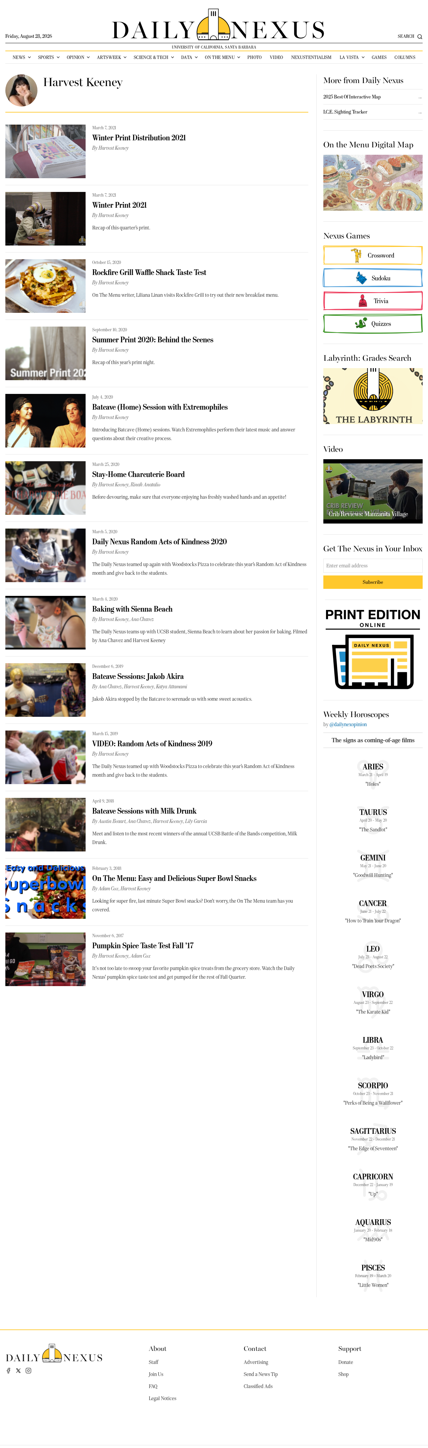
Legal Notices (162, 1398)
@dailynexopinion (348, 724)
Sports (46, 57)
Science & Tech (151, 57)
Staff (153, 1362)
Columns (405, 57)
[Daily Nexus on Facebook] (8, 1371)
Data (186, 57)
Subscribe (373, 582)
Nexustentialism (311, 57)
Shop (343, 1374)
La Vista (349, 57)
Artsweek (109, 57)
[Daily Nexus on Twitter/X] (18, 1371)
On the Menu (220, 57)
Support (349, 1348)
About (158, 1348)
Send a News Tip (261, 1374)
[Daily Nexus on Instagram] (28, 1371)
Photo (254, 57)
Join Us (156, 1374)
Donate (345, 1362)
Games (379, 57)
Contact (255, 1348)
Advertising (256, 1362)
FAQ (153, 1386)
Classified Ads (258, 1386)
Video (276, 57)
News (19, 57)
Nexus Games (346, 235)
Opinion (75, 57)
